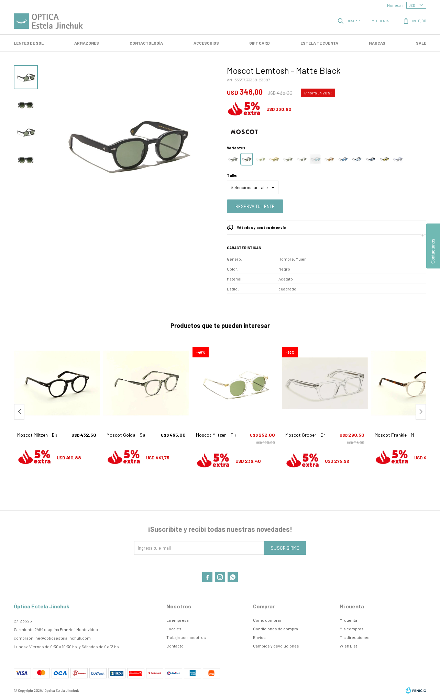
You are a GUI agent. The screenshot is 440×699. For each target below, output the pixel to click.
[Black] (233, 159)
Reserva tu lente (255, 206)
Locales (174, 628)
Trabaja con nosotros (186, 637)
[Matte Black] (247, 159)
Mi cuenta (348, 620)
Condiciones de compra (275, 628)
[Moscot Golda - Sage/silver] (146, 383)
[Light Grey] (302, 159)
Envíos (259, 637)
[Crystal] (315, 159)
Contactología (146, 43)
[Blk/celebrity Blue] (343, 159)
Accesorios (206, 43)
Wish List (348, 645)
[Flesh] (260, 159)
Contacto (175, 645)
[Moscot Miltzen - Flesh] (235, 383)
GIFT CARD (259, 43)
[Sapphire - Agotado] (398, 159)
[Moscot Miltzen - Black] (57, 383)
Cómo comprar (267, 620)
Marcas (377, 43)
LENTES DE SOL (29, 43)
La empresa (177, 620)
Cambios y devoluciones (276, 645)
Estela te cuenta (319, 43)
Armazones (86, 43)
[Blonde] (274, 159)
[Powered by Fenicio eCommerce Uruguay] (416, 690)
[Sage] (288, 159)
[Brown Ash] (329, 159)
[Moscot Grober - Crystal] (325, 383)
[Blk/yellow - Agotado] (384, 159)
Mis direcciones (355, 637)
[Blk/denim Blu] (370, 159)
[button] (349, 20)
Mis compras (352, 628)
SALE (421, 43)
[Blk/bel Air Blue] (357, 159)
